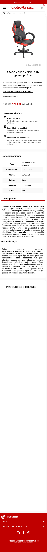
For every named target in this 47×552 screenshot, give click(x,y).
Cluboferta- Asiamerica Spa (23, 543)
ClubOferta (12, 517)
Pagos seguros (13, 118)
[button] (23, 521)
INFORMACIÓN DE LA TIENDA (15, 527)
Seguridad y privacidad (17, 128)
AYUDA (6, 522)
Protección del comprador (18, 138)
